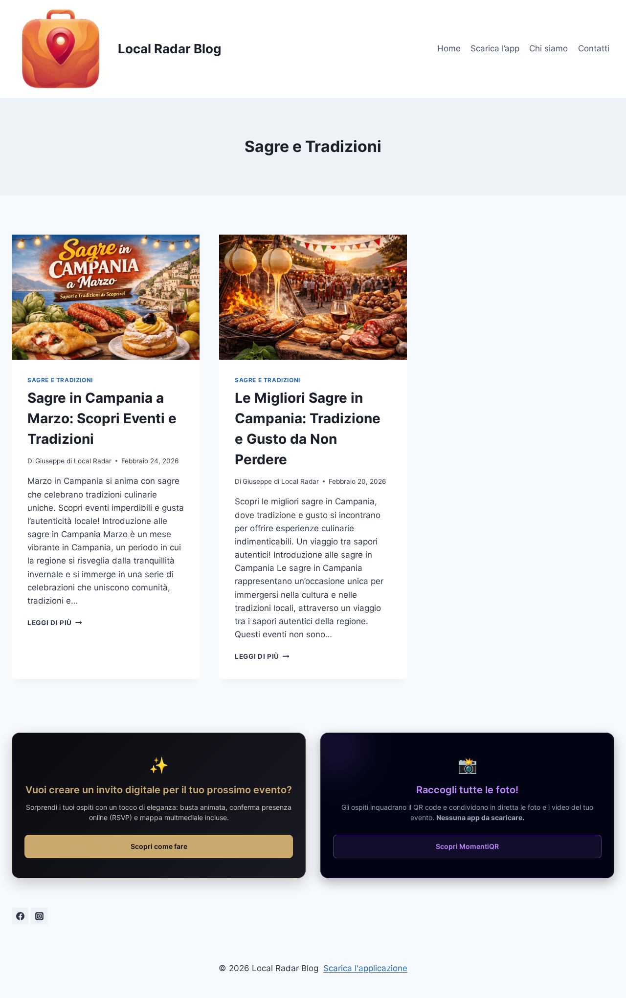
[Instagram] (39, 916)
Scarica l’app (494, 48)
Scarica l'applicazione (365, 968)
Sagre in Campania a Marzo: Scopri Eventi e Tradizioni (102, 418)
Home (449, 48)
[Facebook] (20, 916)
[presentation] (106, 297)
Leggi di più (54, 623)
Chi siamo (548, 48)
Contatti (593, 48)
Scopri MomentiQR (467, 846)
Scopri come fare (159, 846)
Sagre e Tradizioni (60, 380)
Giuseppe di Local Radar (73, 461)
